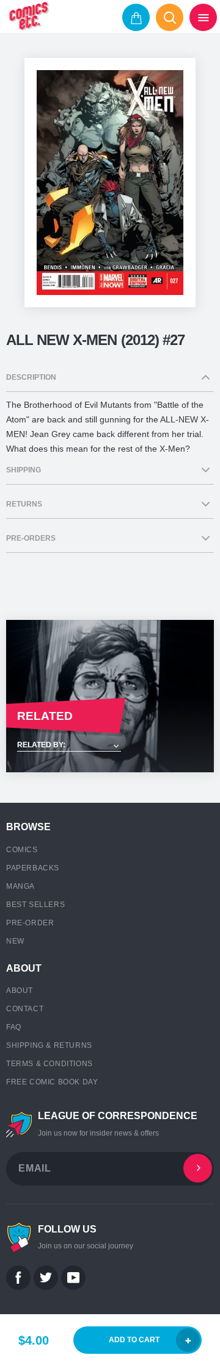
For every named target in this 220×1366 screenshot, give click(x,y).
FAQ (13, 1027)
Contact (24, 1009)
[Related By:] (110, 746)
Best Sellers (35, 904)
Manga (20, 886)
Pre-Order (30, 923)
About (19, 990)
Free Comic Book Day (52, 1082)
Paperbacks (32, 868)
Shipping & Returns (49, 1045)
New (15, 941)
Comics (22, 849)
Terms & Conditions (49, 1063)
